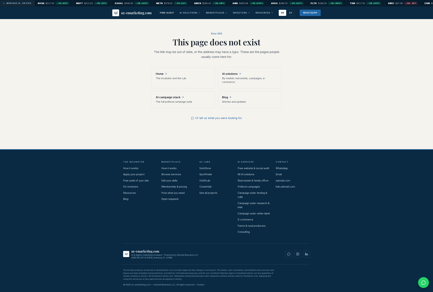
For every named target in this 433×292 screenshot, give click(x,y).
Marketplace (215, 12)
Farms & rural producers (252, 225)
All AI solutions (246, 174)
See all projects (208, 192)
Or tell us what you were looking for (218, 118)
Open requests (170, 199)
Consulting (244, 231)
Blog (125, 199)
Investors (240, 12)
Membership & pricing (174, 186)
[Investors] (249, 13)
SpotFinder (205, 174)
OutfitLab (204, 180)
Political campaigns (249, 186)
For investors (130, 186)
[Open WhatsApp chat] (423, 282)
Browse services (171, 174)
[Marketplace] (226, 13)
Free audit (167, 12)
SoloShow (205, 168)
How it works (130, 168)
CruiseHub (205, 186)
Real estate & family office (253, 180)
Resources (263, 12)
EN (282, 12)
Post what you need (173, 192)
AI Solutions (188, 12)
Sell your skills (169, 180)
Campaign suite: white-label (254, 213)
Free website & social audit (253, 168)
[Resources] (272, 13)
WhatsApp (310, 12)
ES (290, 12)
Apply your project (133, 174)
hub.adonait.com (285, 186)
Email (279, 174)
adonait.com (283, 180)
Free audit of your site (136, 180)
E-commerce (245, 219)
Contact (200, 284)
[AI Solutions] (199, 13)
